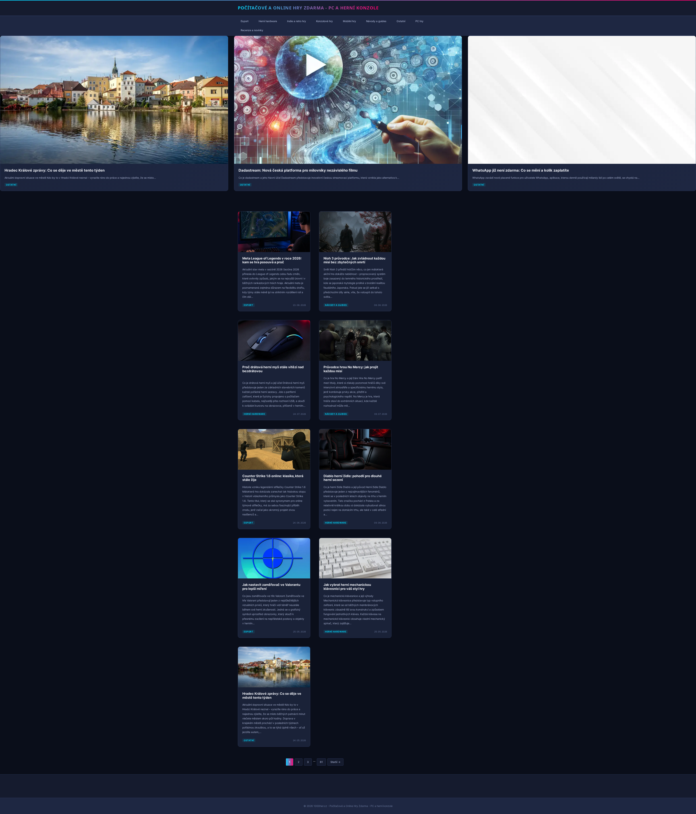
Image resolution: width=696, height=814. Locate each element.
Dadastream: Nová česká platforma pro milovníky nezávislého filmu (298, 170)
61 (321, 761)
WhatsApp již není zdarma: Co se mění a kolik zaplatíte (520, 170)
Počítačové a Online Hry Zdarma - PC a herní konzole (308, 8)
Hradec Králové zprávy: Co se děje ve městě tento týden (55, 170)
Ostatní (401, 21)
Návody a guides (376, 21)
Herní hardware (268, 21)
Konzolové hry (324, 21)
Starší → (335, 761)
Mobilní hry (349, 21)
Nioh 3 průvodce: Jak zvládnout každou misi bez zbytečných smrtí (354, 260)
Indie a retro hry (296, 21)
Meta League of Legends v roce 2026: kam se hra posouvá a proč (272, 260)
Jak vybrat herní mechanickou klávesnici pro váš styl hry (347, 587)
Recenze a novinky (252, 30)
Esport (244, 21)
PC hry (419, 21)
